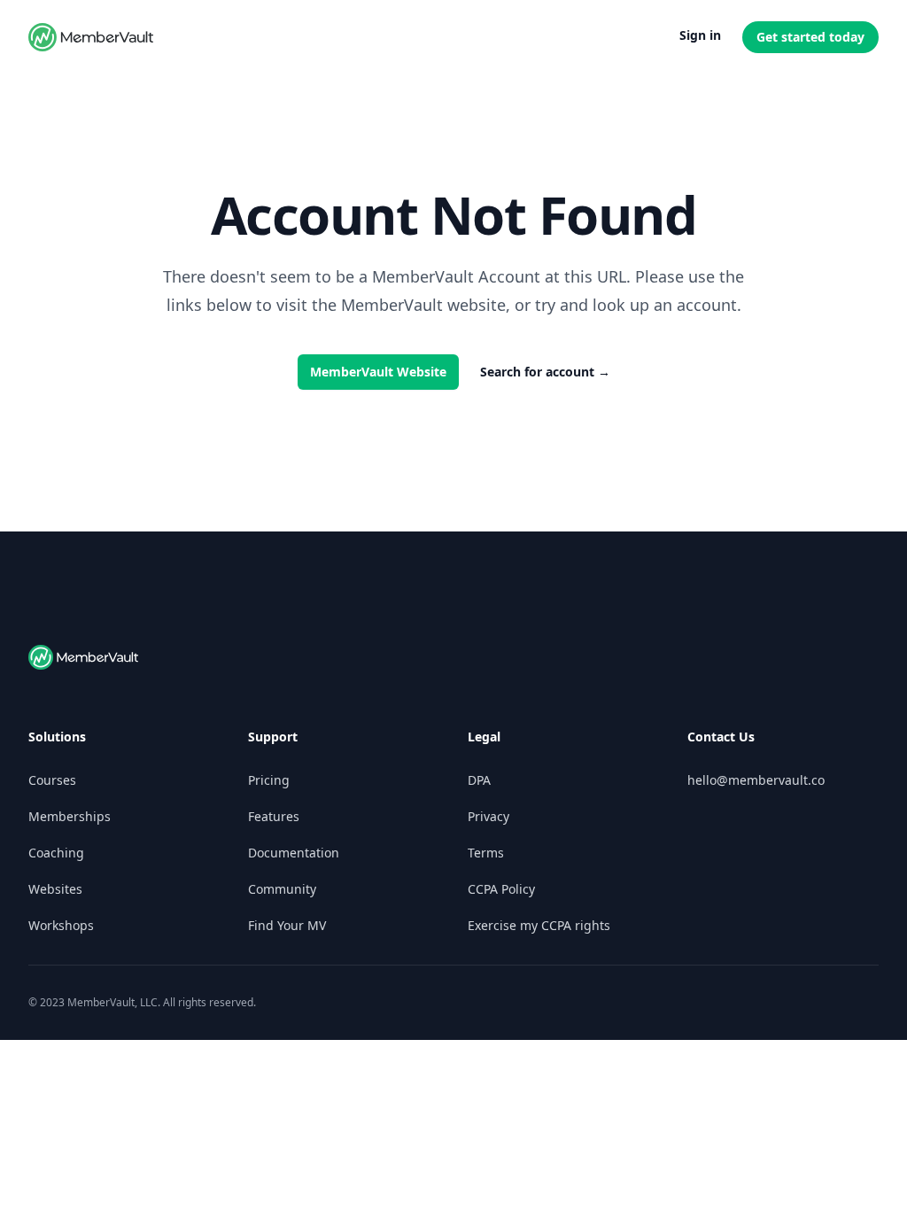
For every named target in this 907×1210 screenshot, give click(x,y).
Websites (55, 888)
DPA (479, 780)
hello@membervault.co (756, 780)
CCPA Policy (501, 888)
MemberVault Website (378, 371)
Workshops (61, 925)
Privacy (488, 816)
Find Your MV (287, 925)
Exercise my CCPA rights (539, 925)
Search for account (545, 371)
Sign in (700, 35)
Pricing (269, 780)
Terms (486, 852)
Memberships (69, 816)
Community (282, 888)
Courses (52, 780)
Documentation (293, 852)
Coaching (56, 852)
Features (273, 816)
